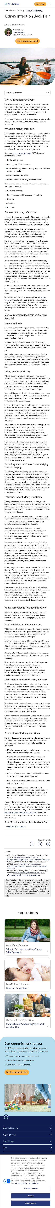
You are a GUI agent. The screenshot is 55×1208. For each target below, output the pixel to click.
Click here (45, 882)
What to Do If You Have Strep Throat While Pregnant (24, 951)
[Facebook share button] (31, 844)
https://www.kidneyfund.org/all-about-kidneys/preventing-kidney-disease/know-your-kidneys (28, 858)
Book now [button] (40, 4)
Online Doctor (10, 11)
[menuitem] (11, 4)
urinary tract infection (22, 153)
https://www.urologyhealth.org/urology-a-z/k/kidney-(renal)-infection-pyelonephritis (26, 874)
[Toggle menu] (49, 4)
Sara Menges (18, 32)
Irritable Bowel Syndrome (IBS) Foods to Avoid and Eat (25, 1025)
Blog (22, 11)
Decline (31, 1196)
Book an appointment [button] (27, 41)
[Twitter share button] (39, 844)
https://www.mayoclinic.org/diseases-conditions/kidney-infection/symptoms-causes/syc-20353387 (27, 866)
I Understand (30, 1203)
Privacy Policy (21, 1183)
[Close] (51, 1158)
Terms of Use (33, 1183)
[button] (27, 93)
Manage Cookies (31, 1188)
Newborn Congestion (16, 988)
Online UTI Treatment (16, 826)
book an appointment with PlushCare (20, 812)
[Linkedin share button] (48, 844)
